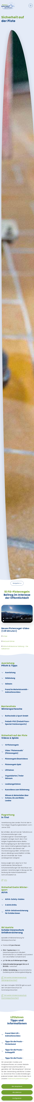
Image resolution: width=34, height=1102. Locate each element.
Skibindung (10, 678)
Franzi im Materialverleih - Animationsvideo (16, 690)
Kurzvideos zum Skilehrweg (17, 789)
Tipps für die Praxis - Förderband (14, 1042)
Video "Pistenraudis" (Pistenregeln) (14, 751)
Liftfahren (9, 770)
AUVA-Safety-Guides (14, 899)
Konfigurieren (17, 1098)
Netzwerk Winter (9, 641)
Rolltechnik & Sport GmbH (16, 716)
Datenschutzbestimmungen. (18, 1079)
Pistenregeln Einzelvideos (16, 759)
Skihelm (8, 684)
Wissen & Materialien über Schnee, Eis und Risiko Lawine (16, 798)
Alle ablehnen (17, 1092)
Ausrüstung (10, 672)
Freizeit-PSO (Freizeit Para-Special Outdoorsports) (17, 722)
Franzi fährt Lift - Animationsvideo (12, 1034)
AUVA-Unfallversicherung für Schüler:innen (16, 911)
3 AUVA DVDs (11, 905)
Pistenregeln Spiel (13, 764)
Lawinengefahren (13, 784)
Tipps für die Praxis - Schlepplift (14, 1051)
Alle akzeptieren (17, 1086)
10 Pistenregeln (12, 745)
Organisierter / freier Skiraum (14, 777)
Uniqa (5, 636)
